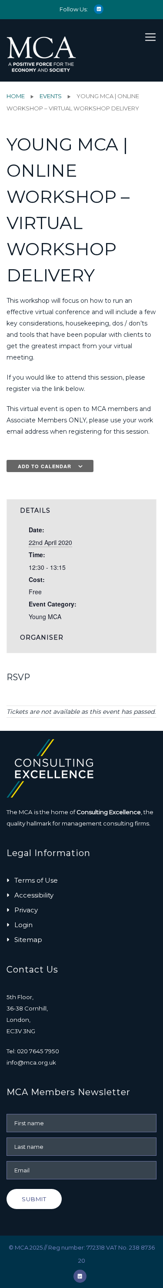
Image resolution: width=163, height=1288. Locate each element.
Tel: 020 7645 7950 (33, 1051)
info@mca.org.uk (31, 1062)
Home (16, 95)
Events (51, 95)
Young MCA (45, 616)
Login (23, 925)
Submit (34, 1199)
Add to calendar (44, 466)
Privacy (26, 910)
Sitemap (28, 939)
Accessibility (33, 895)
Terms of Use (36, 880)
